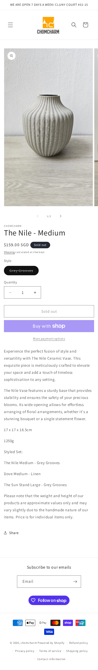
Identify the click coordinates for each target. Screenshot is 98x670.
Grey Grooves (24, 271)
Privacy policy (24, 651)
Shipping (9, 252)
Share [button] (14, 532)
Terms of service (50, 651)
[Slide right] (60, 216)
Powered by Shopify (51, 643)
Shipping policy (77, 651)
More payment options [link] (49, 339)
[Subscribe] (75, 581)
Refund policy (78, 643)
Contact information (51, 659)
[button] (10, 25)
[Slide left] (37, 216)
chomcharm (29, 643)
